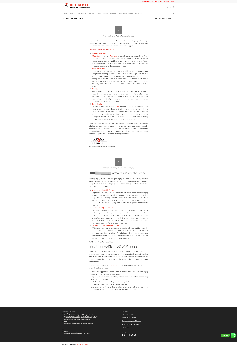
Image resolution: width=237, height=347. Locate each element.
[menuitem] (65, 13)
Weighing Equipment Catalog (131, 321)
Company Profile (127, 314)
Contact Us (125, 327)
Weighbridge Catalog (129, 317)
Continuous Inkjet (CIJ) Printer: (103, 190)
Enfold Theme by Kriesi (83, 344)
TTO (117, 106)
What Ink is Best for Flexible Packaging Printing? (118, 36)
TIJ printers (113, 56)
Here (112, 50)
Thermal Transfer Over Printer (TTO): (106, 225)
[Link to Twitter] (170, 7)
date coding (116, 265)
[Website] (76, 7)
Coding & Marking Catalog (130, 324)
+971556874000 (155, 1)
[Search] (173, 13)
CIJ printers (96, 56)
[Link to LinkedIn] (167, 7)
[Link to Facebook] (164, 7)
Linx (101, 41)
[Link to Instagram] (173, 7)
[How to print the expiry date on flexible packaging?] (118, 162)
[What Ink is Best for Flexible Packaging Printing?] (118, 30)
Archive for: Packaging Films (72, 18)
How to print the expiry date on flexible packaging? (118, 168)
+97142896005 (146, 1)
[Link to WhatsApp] (129, 335)
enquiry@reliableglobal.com (168, 1)
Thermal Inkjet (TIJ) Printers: (102, 208)
